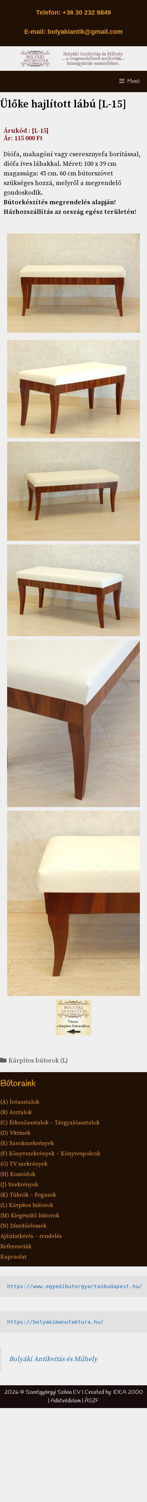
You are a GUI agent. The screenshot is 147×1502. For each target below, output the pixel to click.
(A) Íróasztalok (19, 1102)
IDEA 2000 (128, 1392)
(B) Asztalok (16, 1112)
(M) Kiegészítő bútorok (29, 1215)
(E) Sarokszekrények (27, 1143)
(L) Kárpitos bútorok (26, 1205)
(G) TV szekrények (23, 1164)
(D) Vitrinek (15, 1133)
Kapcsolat (13, 1256)
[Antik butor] (31, 81)
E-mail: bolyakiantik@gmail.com (73, 31)
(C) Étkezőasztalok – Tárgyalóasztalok (50, 1122)
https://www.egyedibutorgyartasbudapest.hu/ (74, 1286)
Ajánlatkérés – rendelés (31, 1236)
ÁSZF (92, 1400)
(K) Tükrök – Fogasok (28, 1194)
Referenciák (15, 1246)
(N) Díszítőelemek (23, 1225)
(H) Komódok (17, 1174)
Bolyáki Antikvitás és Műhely (53, 1359)
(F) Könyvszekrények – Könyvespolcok (50, 1153)
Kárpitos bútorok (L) (38, 1060)
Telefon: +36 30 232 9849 (73, 12)
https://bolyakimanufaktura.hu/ (55, 1322)
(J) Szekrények (19, 1184)
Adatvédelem (66, 1400)
